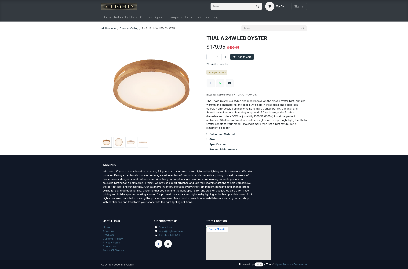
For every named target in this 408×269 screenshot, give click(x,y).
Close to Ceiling (129, 28)
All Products (108, 28)
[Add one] (225, 57)
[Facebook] (211, 83)
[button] (106, 85)
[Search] (257, 6)
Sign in (299, 6)
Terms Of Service (113, 250)
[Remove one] (210, 57)
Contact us (109, 246)
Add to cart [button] (244, 57)
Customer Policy (113, 238)
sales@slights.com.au (171, 231)
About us (108, 231)
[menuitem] (107, 17)
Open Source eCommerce (291, 264)
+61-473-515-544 (169, 234)
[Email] (229, 83)
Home (106, 227)
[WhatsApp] (220, 83)
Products (108, 234)
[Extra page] (168, 244)
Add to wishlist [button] (219, 64)
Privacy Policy (111, 242)
